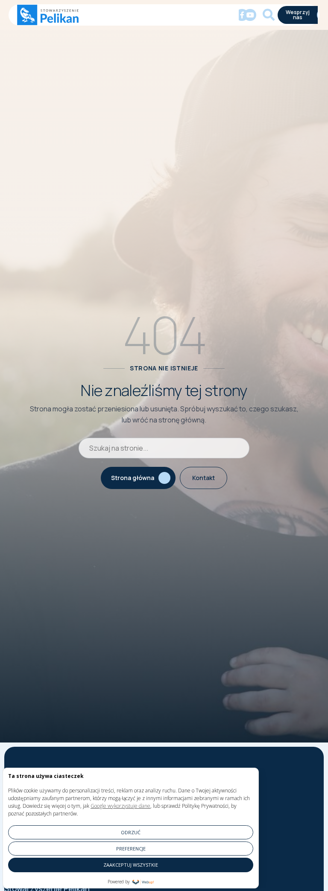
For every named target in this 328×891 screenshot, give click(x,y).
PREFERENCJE (131, 848)
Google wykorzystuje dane (120, 805)
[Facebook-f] (242, 15)
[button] (88, 15)
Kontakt (203, 478)
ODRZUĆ (131, 832)
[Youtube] (250, 15)
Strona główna (132, 478)
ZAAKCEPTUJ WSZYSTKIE (130, 865)
